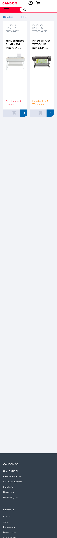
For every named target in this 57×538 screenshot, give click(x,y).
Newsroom (8, 492)
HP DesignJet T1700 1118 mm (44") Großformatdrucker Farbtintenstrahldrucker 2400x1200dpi (41, 44)
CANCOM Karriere (12, 481)
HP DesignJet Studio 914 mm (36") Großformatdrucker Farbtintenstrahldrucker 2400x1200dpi (15, 44)
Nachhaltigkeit (10, 497)
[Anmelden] (30, 3)
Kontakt (7, 516)
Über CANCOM (11, 471)
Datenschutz (9, 532)
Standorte (8, 487)
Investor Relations (12, 476)
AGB (5, 521)
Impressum (9, 527)
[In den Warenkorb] (14, 113)
